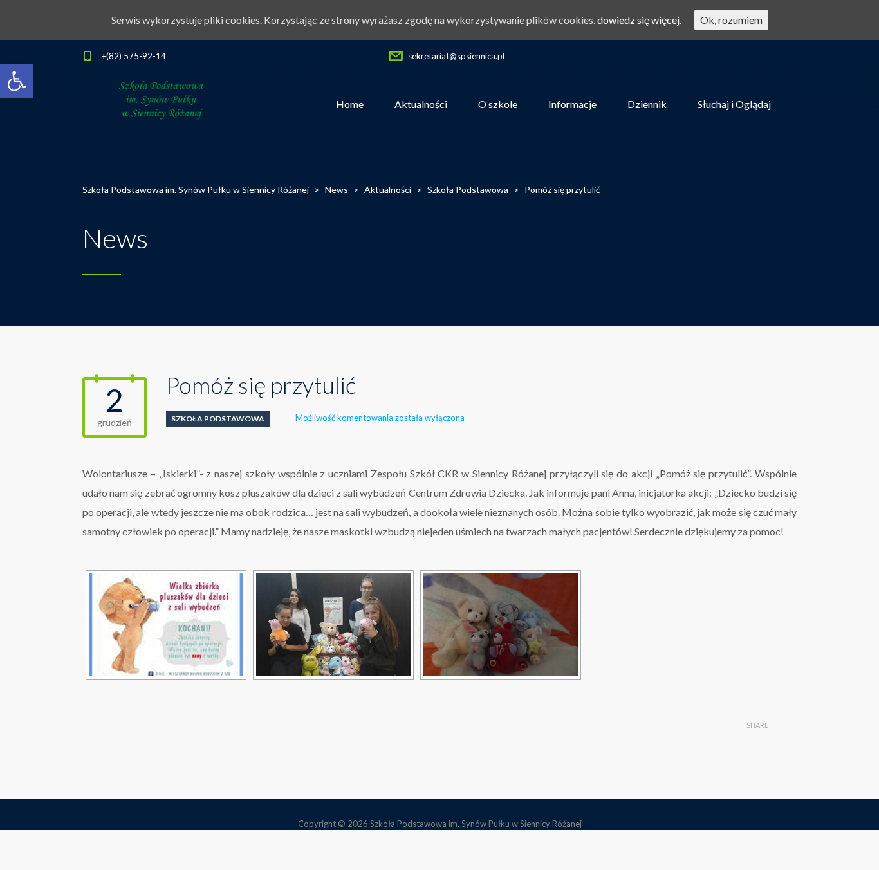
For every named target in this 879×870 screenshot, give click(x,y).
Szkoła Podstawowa (217, 418)
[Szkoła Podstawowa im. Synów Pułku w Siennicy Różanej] (162, 104)
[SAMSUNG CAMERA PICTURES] (500, 624)
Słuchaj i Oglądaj (734, 104)
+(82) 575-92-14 (134, 56)
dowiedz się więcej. (639, 20)
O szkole (497, 104)
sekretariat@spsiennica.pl (456, 56)
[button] (16, 81)
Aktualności (420, 104)
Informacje (572, 104)
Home (350, 104)
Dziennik (647, 104)
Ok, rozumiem (731, 20)
